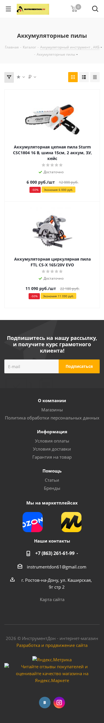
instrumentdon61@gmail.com (56, 567)
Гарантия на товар (52, 457)
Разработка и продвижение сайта (52, 645)
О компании (52, 400)
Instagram (59, 702)
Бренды (52, 488)
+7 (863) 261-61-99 (55, 553)
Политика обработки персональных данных (52, 418)
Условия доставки (52, 449)
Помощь (52, 471)
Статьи (52, 480)
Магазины (52, 410)
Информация (52, 431)
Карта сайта (52, 599)
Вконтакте (45, 702)
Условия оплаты (52, 441)
